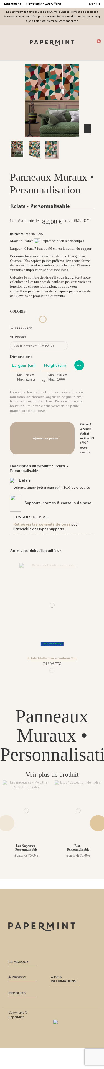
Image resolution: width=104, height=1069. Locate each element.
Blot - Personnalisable (78, 848)
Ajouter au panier (45, 438)
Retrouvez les (41, 524)
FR (98, 4)
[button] (46, 164)
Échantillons (13, 4)
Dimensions (21, 356)
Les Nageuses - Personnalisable (26, 848)
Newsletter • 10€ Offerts (43, 4)
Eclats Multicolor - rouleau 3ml (52, 658)
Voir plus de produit (52, 774)
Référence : (17, 234)
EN (91, 4)
